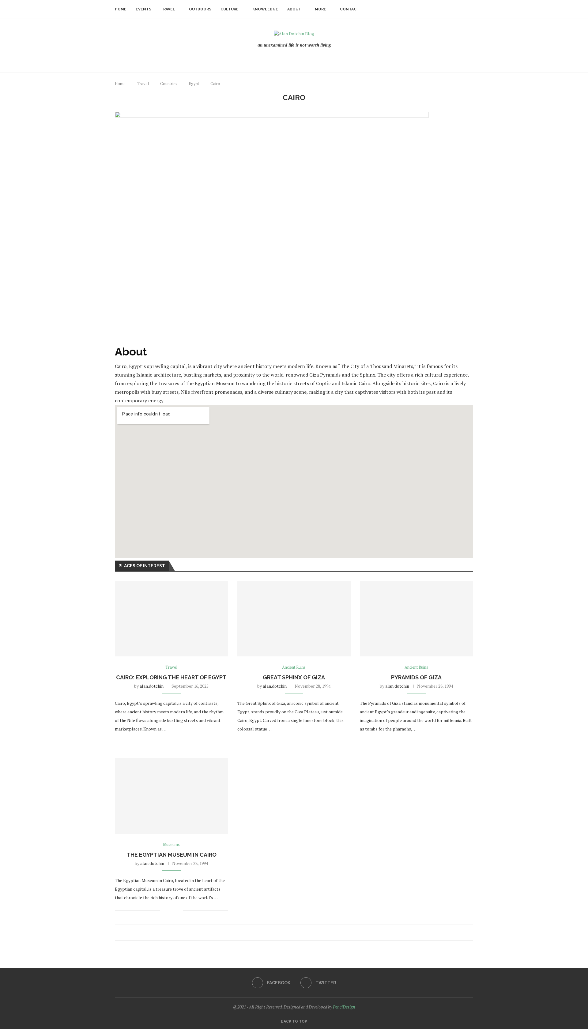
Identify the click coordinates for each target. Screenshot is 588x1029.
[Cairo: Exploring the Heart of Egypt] (171, 618)
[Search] (470, 9)
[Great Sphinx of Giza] (294, 618)
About (294, 9)
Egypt (194, 83)
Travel (167, 9)
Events (143, 9)
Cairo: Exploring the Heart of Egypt (171, 677)
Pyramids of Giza (416, 677)
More (320, 9)
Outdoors (200, 9)
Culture (230, 9)
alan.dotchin (152, 686)
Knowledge (265, 9)
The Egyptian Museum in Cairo (171, 854)
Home (120, 9)
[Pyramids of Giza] (416, 618)
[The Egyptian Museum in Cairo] (171, 796)
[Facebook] (291, 57)
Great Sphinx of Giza (294, 677)
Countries (168, 83)
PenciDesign (344, 1007)
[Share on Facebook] (169, 742)
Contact (349, 9)
